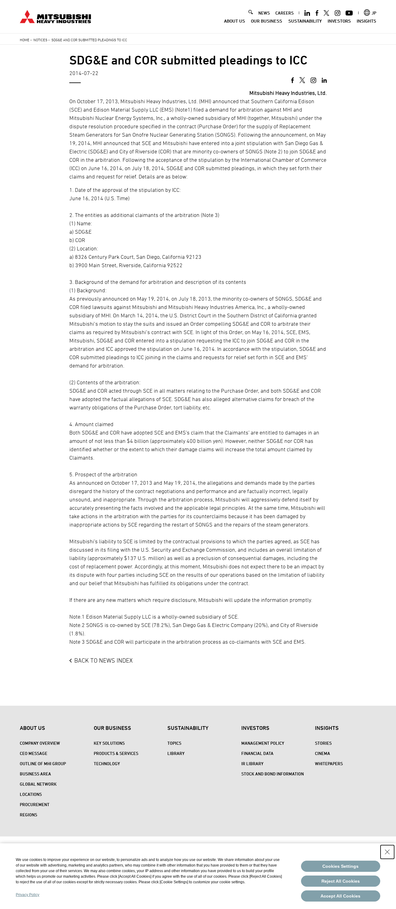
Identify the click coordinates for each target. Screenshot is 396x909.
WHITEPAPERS (329, 763)
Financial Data (257, 753)
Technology (107, 763)
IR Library (252, 763)
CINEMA (322, 753)
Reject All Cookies (340, 881)
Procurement (35, 804)
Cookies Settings (340, 866)
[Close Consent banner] (387, 852)
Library (176, 753)
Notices (40, 40)
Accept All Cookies (340, 896)
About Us (234, 21)
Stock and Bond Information (272, 773)
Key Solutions (109, 743)
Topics (174, 743)
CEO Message (33, 753)
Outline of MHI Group (43, 763)
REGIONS (28, 814)
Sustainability (305, 21)
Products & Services (116, 753)
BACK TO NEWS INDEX (103, 660)
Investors (339, 21)
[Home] (55, 16)
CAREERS (284, 12)
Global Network (38, 784)
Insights (366, 21)
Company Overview (40, 743)
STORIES (323, 743)
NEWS (264, 12)
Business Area (35, 773)
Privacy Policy (27, 895)
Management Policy (262, 743)
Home (24, 40)
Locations (31, 794)
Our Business (266, 21)
